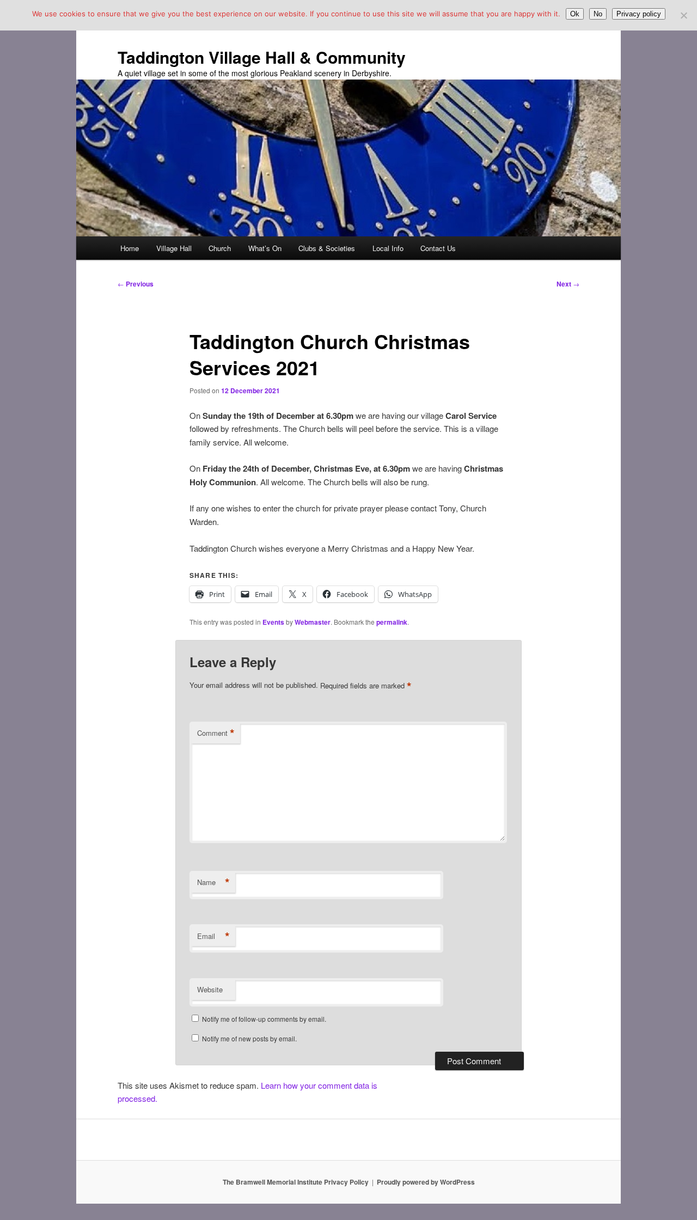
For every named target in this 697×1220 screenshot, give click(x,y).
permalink (391, 622)
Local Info (387, 248)
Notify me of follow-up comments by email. (264, 1018)
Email (213, 936)
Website (210, 989)
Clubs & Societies (326, 248)
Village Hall (174, 248)
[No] (683, 15)
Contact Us (438, 248)
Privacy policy (638, 14)
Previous (136, 284)
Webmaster (313, 622)
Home (129, 248)
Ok (574, 14)
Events (273, 622)
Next (568, 284)
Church (220, 248)
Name (213, 882)
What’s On (265, 248)
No (598, 14)
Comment (216, 733)
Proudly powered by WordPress (426, 1182)
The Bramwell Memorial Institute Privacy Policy (296, 1182)
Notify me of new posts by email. (249, 1038)
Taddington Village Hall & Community (262, 57)
